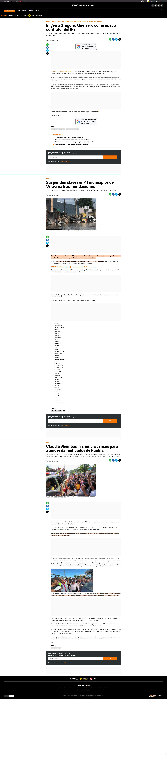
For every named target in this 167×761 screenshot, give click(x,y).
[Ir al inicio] (19, 5)
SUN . (49, 193)
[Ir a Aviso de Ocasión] (74, 677)
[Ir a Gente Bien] (21, 0)
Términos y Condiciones (65, 161)
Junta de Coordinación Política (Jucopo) (63, 71)
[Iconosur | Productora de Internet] (6, 695)
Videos (31, 10)
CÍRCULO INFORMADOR (37, 15)
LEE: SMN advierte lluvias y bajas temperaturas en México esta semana (74, 266)
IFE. (99, 111)
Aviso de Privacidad (76, 696)
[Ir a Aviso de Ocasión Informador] (6, 0)
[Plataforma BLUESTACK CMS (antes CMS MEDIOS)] (11, 695)
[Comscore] (159, 695)
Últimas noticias (9, 10)
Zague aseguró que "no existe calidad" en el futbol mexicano (71, 144)
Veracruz (54, 410)
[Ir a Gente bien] (93, 677)
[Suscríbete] (159, 0)
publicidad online (87, 689)
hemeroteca (78, 689)
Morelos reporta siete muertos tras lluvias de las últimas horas (72, 139)
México (24, 10)
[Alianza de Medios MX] (152, 695)
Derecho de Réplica (83, 696)
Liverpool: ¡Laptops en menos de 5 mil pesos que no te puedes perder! (74, 141)
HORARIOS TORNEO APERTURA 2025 (17, 15)
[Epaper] (150, 0)
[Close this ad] (166, 754)
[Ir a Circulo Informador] (13, 0)
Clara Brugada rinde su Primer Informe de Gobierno (69, 137)
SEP (64, 410)
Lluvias (59, 410)
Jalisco (18, 10)
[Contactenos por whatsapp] (161, 5)
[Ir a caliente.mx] (143, 0)
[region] (83, 758)
